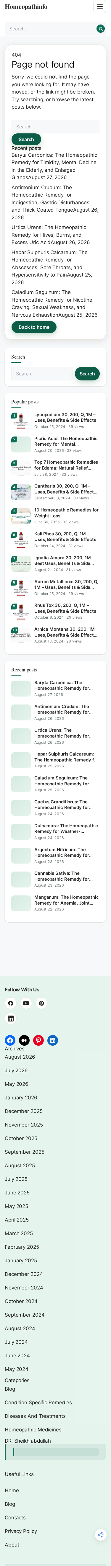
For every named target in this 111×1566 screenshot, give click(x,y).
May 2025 (16, 1206)
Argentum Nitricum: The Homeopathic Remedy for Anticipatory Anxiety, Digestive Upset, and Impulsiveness (61, 852)
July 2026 (16, 1070)
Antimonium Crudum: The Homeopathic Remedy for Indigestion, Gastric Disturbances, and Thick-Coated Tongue (61, 709)
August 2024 (20, 1328)
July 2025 (16, 1179)
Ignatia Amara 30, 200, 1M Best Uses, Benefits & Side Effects (62, 560)
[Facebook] (11, 1003)
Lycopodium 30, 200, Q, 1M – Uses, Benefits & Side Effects (65, 417)
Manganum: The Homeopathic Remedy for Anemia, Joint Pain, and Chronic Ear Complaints (66, 900)
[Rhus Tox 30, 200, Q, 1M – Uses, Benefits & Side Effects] (21, 611)
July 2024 (16, 1342)
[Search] (100, 28)
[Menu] (99, 6)
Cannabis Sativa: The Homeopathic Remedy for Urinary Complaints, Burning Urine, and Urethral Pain (64, 876)
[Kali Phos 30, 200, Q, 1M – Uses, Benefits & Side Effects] (21, 540)
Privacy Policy (21, 1531)
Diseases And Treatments (35, 1416)
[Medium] (24, 1040)
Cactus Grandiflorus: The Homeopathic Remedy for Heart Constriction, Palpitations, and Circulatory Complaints (64, 804)
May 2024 (16, 1369)
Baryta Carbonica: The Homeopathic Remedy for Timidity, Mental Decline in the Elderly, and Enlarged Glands (66, 685)
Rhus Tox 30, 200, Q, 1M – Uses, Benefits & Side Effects (65, 608)
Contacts (15, 1518)
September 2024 (25, 1315)
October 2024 (21, 1301)
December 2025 (24, 1111)
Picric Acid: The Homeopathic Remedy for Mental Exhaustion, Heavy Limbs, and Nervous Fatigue (66, 441)
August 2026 (20, 1057)
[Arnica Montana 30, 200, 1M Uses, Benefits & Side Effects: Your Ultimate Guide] (21, 635)
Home (12, 1490)
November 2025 (24, 1125)
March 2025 (19, 1233)
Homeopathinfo (26, 6)
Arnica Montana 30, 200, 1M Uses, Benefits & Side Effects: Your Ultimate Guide (65, 632)
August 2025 (20, 1165)
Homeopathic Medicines (33, 1430)
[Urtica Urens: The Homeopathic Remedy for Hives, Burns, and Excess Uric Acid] (21, 736)
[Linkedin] (11, 1018)
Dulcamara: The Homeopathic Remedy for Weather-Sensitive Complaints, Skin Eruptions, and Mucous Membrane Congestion (66, 828)
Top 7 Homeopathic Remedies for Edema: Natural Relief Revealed (66, 465)
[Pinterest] (41, 1003)
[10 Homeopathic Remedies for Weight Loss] (21, 516)
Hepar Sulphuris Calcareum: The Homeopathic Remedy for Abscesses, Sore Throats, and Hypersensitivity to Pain (66, 757)
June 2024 (17, 1356)
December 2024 (24, 1274)
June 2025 (17, 1193)
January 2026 (21, 1098)
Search (26, 139)
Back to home (34, 327)
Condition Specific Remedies (38, 1402)
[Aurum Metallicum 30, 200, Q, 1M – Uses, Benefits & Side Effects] (21, 588)
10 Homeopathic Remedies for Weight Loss (66, 513)
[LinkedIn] (52, 1040)
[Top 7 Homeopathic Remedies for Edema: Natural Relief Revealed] (21, 468)
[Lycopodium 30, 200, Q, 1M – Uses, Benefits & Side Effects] (21, 421)
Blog (10, 1389)
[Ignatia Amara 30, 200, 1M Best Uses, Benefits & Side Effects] (21, 564)
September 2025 (24, 1152)
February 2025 (22, 1247)
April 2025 (17, 1220)
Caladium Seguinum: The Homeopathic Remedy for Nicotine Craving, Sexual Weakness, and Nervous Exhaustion (61, 781)
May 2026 (16, 1084)
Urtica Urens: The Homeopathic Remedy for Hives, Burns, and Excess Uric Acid (49, 234)
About (12, 1545)
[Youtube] (26, 1003)
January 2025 (21, 1260)
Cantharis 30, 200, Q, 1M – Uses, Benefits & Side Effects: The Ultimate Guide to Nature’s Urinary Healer (67, 489)
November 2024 (24, 1288)
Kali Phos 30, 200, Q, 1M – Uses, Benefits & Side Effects (65, 536)
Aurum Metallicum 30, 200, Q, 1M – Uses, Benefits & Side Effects (66, 584)
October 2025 (21, 1138)
